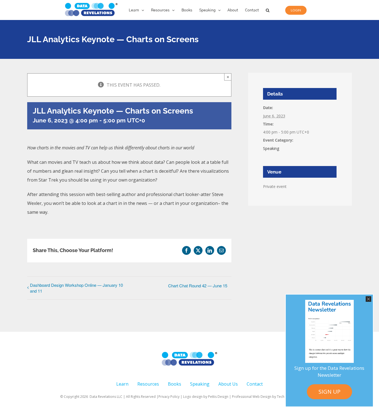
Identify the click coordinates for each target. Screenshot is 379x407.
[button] (267, 10)
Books (174, 384)
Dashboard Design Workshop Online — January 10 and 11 (76, 288)
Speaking (271, 148)
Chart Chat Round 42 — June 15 (197, 285)
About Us (228, 384)
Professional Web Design (252, 396)
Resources (148, 384)
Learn (122, 384)
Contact (255, 384)
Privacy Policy (169, 396)
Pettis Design (218, 396)
